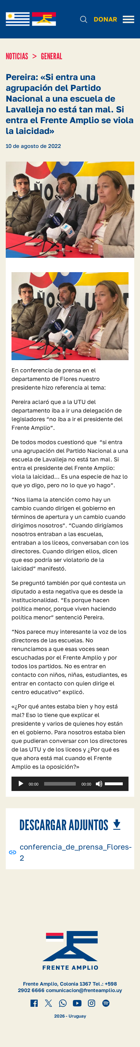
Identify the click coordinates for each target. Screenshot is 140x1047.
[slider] (115, 783)
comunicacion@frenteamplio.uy (84, 990)
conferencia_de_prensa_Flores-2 (76, 852)
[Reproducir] (20, 783)
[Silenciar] (99, 783)
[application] (70, 784)
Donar (105, 19)
